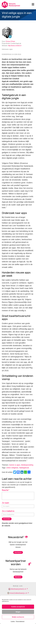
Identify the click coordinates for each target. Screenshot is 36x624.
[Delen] (29, 472)
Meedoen (18, 577)
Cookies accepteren (18, 607)
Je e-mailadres (8, 511)
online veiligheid (12, 468)
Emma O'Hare (10, 41)
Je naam (5, 503)
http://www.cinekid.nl (14, 45)
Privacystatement (20, 621)
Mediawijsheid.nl (18, 589)
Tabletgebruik (24, 468)
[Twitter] (15, 472)
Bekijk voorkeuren (18, 617)
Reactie (5, 490)
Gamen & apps (14, 465)
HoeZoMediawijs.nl (18, 593)
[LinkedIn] (22, 472)
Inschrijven (18, 552)
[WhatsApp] (25, 472)
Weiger (18, 612)
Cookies (13, 621)
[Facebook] (18, 472)
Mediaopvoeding (27, 465)
